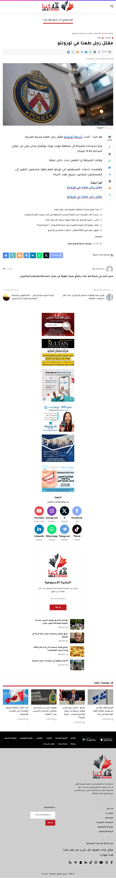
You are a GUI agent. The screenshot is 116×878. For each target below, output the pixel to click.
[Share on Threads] (109, 181)
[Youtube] (39, 515)
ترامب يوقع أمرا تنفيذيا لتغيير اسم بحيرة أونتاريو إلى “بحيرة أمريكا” (67, 225)
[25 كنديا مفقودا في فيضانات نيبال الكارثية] (77, 665)
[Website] (4, 269)
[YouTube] (101, 863)
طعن (69, 244)
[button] (73, 52)
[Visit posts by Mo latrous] (109, 269)
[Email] (77, 52)
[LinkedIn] (39, 533)
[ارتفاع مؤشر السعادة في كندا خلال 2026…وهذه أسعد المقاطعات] (77, 651)
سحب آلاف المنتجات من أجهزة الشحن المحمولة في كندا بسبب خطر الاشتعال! (61, 215)
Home (111, 34)
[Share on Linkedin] (86, 52)
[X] (64, 515)
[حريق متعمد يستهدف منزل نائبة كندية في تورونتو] (77, 638)
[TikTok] (91, 863)
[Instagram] (52, 515)
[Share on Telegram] (82, 52)
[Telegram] (64, 533)
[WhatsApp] (52, 533)
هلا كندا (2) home (100, 34)
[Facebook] (77, 515)
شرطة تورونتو (73, 137)
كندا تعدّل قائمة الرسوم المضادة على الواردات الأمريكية (17, 711)
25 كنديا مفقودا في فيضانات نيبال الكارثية (50, 661)
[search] (5, 6)
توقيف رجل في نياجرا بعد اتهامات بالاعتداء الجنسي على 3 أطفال (45, 711)
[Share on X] (95, 52)
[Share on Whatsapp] (91, 52)
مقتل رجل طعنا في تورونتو (84, 187)
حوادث (99, 38)
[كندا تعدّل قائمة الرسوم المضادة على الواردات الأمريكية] (15, 697)
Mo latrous (97, 269)
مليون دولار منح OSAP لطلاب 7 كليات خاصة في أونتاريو (73, 230)
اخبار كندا (108, 38)
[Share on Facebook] (99, 52)
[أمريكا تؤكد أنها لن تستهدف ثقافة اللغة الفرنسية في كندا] (100, 697)
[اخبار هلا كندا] (58, 6)
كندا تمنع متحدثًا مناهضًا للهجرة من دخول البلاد (76, 210)
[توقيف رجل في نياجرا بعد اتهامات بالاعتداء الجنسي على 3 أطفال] (44, 697)
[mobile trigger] (110, 6)
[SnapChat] (81, 863)
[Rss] (70, 863)
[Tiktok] (77, 533)
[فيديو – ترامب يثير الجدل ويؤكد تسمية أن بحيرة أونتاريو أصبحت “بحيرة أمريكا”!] (72, 697)
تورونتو (89, 244)
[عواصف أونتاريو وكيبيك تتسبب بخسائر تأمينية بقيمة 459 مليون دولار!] (77, 624)
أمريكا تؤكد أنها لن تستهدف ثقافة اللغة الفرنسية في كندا (103, 711)
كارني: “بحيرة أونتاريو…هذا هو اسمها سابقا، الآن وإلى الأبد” (71, 220)
